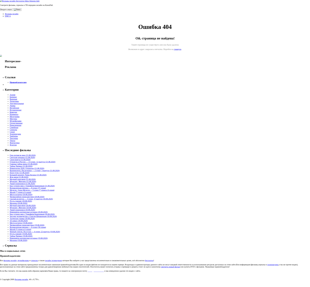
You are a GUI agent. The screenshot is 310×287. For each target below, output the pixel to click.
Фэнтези (13, 145)
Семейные (14, 127)
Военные (13, 99)
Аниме (12, 95)
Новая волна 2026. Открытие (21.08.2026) (27, 168)
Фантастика (14, 143)
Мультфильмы (15, 121)
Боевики (13, 97)
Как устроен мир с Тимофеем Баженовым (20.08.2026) (32, 214)
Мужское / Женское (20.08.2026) (23, 208)
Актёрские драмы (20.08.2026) (22, 219)
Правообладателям (18, 82)
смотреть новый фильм (170, 267)
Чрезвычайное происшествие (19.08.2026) (27, 225)
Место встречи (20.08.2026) (21, 195)
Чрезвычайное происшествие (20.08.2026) (27, 197)
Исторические (15, 110)
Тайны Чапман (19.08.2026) (21, 236)
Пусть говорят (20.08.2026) (21, 201)
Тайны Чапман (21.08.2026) (21, 166)
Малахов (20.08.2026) (18, 203)
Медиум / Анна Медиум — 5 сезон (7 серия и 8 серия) (32, 190)
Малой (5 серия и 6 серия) (20, 229)
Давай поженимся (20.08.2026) (22, 210)
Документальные (17, 103)
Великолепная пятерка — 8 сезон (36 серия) (28, 227)
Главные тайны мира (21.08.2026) (23, 164)
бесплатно (149, 260)
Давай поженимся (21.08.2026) (22, 184)
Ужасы (12, 141)
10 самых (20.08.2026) (19, 221)
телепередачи (272, 265)
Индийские (14, 108)
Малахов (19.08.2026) (18, 240)
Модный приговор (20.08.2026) (23, 205)
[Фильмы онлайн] (20, 1)
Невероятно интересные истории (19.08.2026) (29, 238)
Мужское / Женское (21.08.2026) (23, 181)
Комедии (13, 112)
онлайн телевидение (53, 260)
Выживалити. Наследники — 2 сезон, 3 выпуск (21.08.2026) (35, 171)
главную (177, 49)
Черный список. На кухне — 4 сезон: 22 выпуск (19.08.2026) (35, 232)
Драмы (12, 106)
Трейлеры (14, 136)
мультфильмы (23, 260)
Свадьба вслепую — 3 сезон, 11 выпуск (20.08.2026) (31, 199)
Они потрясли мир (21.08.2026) (23, 155)
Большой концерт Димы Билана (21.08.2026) (28, 175)
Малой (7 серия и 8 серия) (20, 192)
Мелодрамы (14, 117)
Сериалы (13, 130)
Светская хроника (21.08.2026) (22, 157)
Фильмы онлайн (11, 14)
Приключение (15, 125)
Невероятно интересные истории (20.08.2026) (29, 212)
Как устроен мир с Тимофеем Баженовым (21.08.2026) (32, 186)
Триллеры (14, 138)
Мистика (13, 119)
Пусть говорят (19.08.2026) (21, 234)
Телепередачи (15, 134)
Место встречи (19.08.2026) (21, 223)
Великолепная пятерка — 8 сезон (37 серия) (28, 188)
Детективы (14, 101)
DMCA (8, 16)
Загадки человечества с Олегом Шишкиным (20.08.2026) (33, 216)
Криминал (14, 114)
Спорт (12, 132)
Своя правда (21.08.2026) (20, 160)
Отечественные (16, 123)
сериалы (34, 260)
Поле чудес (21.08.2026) (19, 173)
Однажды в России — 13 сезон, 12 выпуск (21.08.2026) (32, 162)
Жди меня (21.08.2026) (19, 177)
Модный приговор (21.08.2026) (23, 179)
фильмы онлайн (10, 260)
